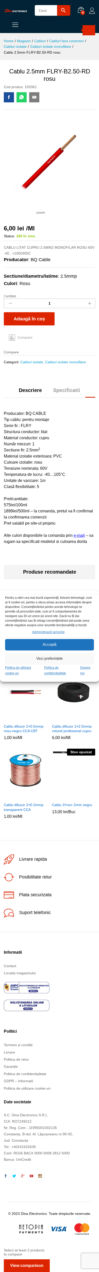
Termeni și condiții (18, 1045)
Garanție (11, 1066)
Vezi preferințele (49, 658)
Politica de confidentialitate (25, 1074)
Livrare (9, 1052)
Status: (9, 236)
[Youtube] (31, 1176)
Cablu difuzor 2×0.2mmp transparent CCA (23, 807)
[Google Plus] (23, 1176)
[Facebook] (5, 1176)
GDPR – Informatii (18, 1081)
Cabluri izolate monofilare (65, 362)
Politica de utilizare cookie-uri (27, 1088)
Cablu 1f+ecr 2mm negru (72, 805)
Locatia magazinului (20, 973)
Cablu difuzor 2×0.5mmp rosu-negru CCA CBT (23, 728)
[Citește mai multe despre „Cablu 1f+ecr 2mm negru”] (67, 796)
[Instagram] (40, 1176)
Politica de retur (16, 1059)
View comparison (26, 1265)
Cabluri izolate (31, 362)
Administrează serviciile (48, 632)
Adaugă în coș (29, 318)
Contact (10, 966)
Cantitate (10, 296)
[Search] (88, 30)
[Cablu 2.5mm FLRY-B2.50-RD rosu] (9, 97)
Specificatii (66, 390)
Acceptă (49, 644)
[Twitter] (14, 1176)
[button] (18, 718)
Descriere (30, 390)
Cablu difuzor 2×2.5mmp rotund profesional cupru (72, 728)
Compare (25, 337)
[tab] (30, 392)
